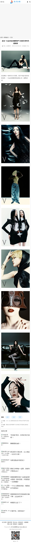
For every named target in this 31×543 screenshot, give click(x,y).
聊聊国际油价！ (15, 443)
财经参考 (20, 522)
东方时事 (4, 522)
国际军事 (9, 522)
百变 (20, 417)
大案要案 (26, 522)
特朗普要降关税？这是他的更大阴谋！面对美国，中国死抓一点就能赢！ (20, 479)
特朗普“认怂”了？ (16, 502)
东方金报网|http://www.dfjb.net (19, 527)
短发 (14, 417)
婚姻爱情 (20, 524)
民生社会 (15, 522)
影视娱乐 (6, 37)
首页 (1, 37)
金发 (7, 417)
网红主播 (9, 524)
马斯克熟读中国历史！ (17, 460)
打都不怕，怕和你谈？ (17, 511)
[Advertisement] (15, 19)
